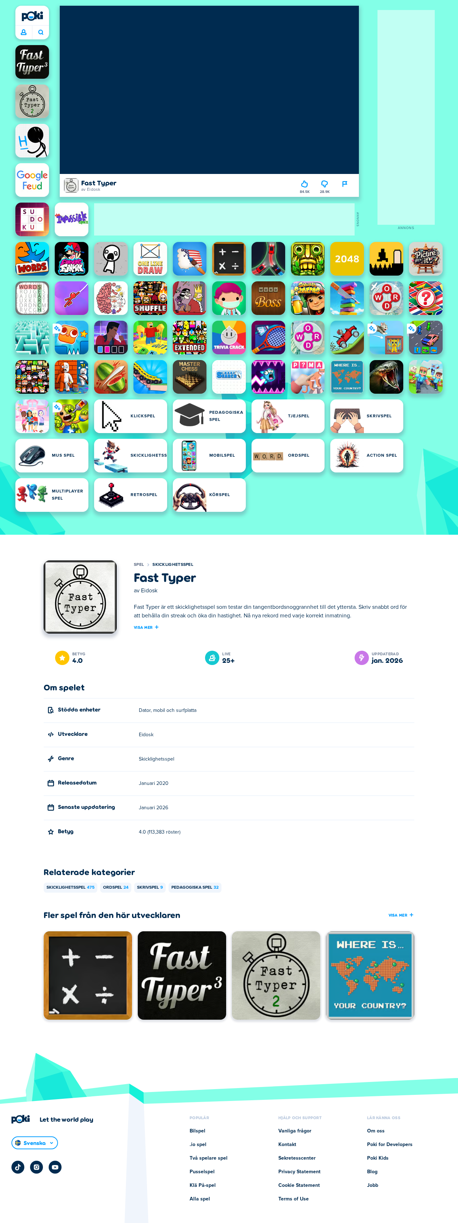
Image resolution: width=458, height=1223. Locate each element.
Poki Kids (378, 1158)
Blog (372, 1171)
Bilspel (197, 1131)
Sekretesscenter (297, 1158)
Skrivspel (150, 887)
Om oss (376, 1131)
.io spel (198, 1144)
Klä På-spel (203, 1185)
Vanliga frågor (294, 1131)
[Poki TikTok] (17, 1167)
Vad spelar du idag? (40, 32)
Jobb (372, 1185)
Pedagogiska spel (195, 887)
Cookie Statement (299, 1185)
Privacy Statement (299, 1171)
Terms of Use (293, 1199)
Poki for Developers (390, 1144)
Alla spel (200, 1199)
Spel (139, 565)
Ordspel (115, 887)
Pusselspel (202, 1171)
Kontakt (287, 1144)
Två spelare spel (209, 1158)
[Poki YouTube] (55, 1167)
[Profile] (23, 32)
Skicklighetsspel (172, 565)
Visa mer (143, 627)
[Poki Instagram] (36, 1167)
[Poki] (32, 16)
